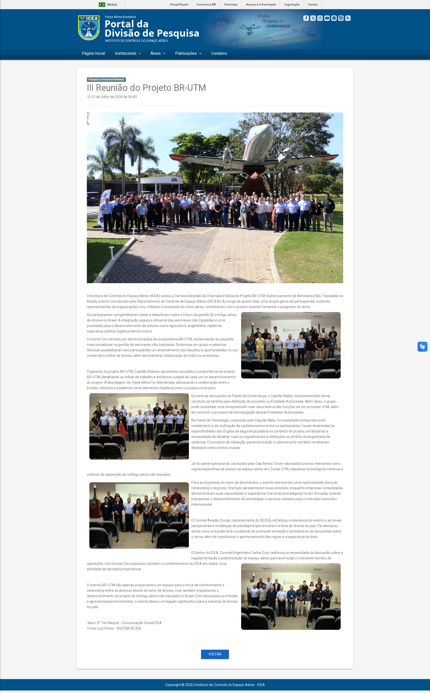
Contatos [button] (219, 53)
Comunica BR (206, 4)
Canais (313, 4)
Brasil (107, 4)
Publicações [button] (186, 53)
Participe (231, 4)
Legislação (292, 4)
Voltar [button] (215, 654)
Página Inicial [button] (93, 53)
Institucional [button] (125, 53)
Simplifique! (179, 4)
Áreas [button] (156, 53)
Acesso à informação (261, 4)
